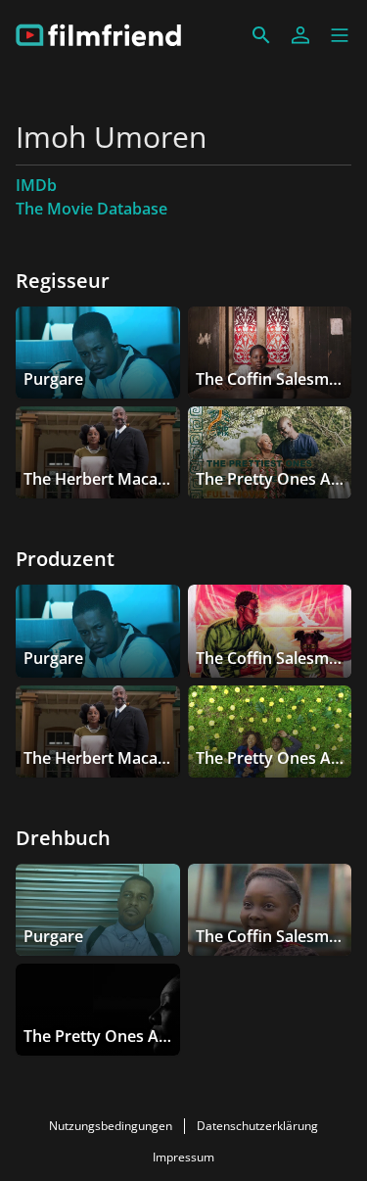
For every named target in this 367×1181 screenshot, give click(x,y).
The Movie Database (91, 208)
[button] (339, 35)
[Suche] (261, 35)
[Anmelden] (300, 35)
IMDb (36, 185)
